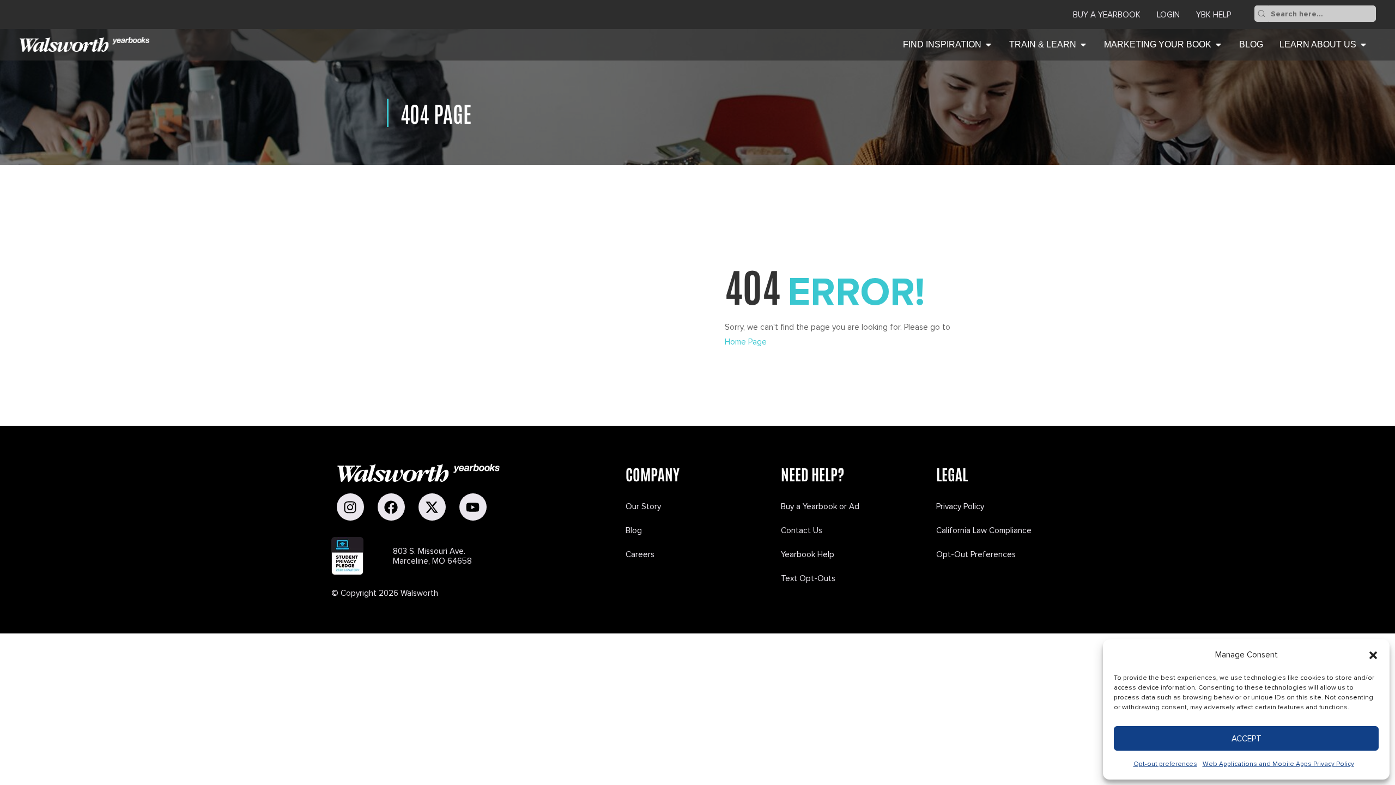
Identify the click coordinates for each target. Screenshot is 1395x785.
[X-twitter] (432, 507)
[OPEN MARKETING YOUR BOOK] (1218, 44)
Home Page (746, 342)
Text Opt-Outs (808, 578)
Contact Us (801, 530)
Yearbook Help (807, 554)
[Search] (1261, 13)
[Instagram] (350, 507)
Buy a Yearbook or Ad (820, 506)
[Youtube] (473, 507)
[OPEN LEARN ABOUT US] (1363, 44)
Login (1168, 15)
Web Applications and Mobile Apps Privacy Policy (1278, 764)
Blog (634, 530)
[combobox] (1322, 13)
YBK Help (1213, 15)
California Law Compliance (984, 530)
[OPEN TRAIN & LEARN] (1083, 44)
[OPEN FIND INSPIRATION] (988, 44)
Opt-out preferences (1165, 764)
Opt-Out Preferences (976, 554)
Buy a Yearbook (1107, 15)
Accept (1246, 739)
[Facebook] (391, 507)
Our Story (643, 506)
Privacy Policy (960, 506)
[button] (1373, 655)
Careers (640, 554)
